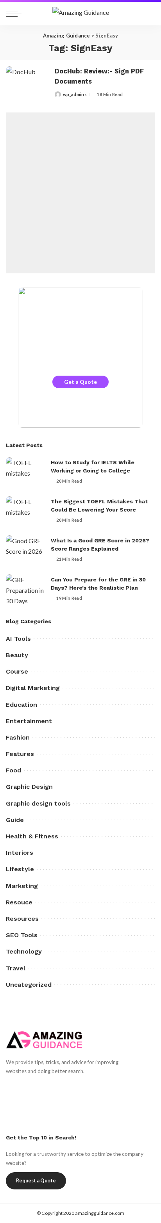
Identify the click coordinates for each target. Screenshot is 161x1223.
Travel (15, 968)
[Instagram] (51, 1086)
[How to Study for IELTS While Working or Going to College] (25, 472)
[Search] (147, 13)
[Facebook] (10, 1086)
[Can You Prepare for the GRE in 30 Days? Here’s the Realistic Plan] (25, 589)
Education (21, 704)
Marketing (22, 886)
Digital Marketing (33, 688)
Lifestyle (20, 869)
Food (13, 770)
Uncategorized (29, 984)
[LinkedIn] (64, 1086)
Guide (15, 820)
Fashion (18, 737)
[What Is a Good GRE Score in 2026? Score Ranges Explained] (25, 550)
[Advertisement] (80, 192)
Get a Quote (80, 381)
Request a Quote (36, 1181)
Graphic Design (29, 786)
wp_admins (75, 94)
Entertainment (29, 721)
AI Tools (18, 638)
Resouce (19, 902)
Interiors (19, 852)
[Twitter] (23, 1086)
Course (17, 671)
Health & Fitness (32, 836)
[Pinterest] (37, 1086)
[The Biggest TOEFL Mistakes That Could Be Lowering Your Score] (25, 511)
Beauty (17, 655)
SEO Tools (22, 935)
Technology (24, 951)
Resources (22, 918)
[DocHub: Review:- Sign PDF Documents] (27, 82)
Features (20, 754)
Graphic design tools (38, 803)
